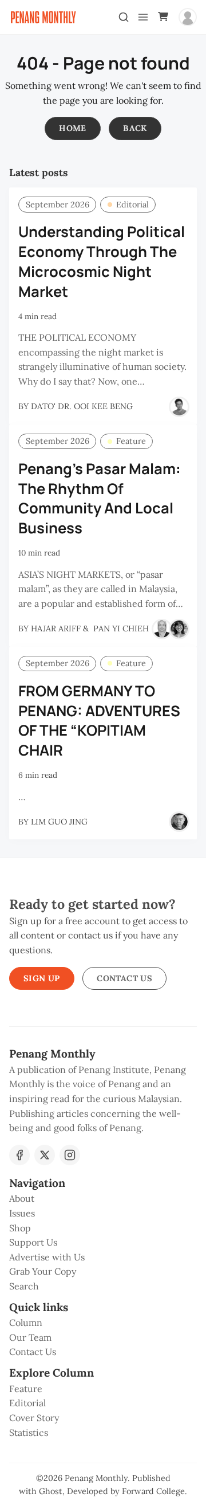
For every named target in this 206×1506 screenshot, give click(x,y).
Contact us (124, 978)
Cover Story (34, 1417)
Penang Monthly (96, 1478)
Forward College (153, 1491)
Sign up (41, 978)
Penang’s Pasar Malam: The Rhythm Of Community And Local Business (99, 498)
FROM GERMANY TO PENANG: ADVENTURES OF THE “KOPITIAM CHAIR (99, 720)
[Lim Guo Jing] (179, 821)
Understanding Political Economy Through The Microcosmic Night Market (101, 261)
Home (72, 128)
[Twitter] (44, 1155)
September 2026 (57, 204)
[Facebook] (19, 1155)
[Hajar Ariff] (162, 629)
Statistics (28, 1432)
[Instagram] (70, 1155)
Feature (131, 441)
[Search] (123, 17)
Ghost (50, 1491)
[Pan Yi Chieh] (179, 629)
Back (135, 128)
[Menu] (143, 17)
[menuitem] (103, 1198)
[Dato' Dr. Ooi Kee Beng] (179, 406)
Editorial (132, 204)
